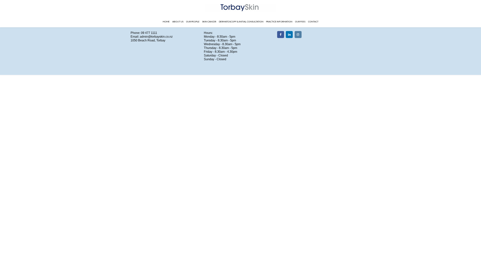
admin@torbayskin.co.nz (156, 36)
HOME (166, 21)
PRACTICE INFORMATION (279, 21)
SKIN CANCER (209, 21)
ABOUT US (177, 21)
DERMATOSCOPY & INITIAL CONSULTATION (241, 21)
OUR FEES (300, 21)
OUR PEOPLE (193, 21)
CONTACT (313, 21)
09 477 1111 (149, 32)
